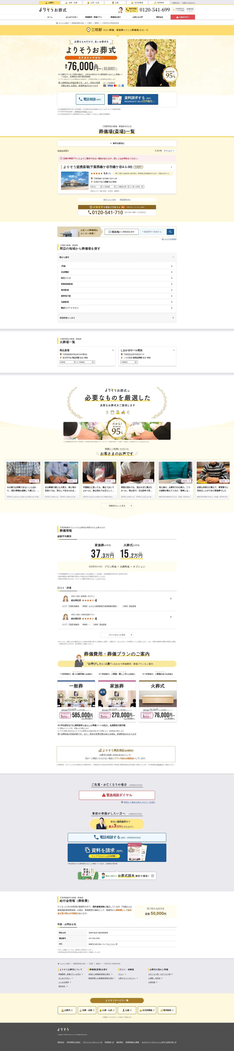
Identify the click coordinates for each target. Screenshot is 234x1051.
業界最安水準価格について (83, 112)
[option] (71, 974)
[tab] (49, 2)
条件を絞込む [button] (119, 143)
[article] (117, 602)
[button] (79, 84)
